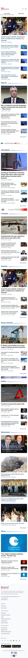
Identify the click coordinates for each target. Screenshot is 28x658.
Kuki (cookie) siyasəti (5, 633)
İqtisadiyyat (5, 150)
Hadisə (3, 381)
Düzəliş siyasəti (4, 620)
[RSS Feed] (19, 640)
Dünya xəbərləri (7, 323)
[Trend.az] (5, 9)
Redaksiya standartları (5, 618)
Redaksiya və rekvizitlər (5, 615)
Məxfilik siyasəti (4, 629)
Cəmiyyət (4, 214)
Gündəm (4, 266)
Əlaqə (2, 616)
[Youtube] (11, 640)
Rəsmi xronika (4, 607)
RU (16, 655)
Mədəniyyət (5, 432)
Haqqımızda (3, 613)
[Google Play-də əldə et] (16, 646)
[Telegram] (14, 640)
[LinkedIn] (16, 640)
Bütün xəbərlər (23, 136)
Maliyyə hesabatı (4, 622)
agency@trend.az (4, 599)
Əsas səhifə (7, 13)
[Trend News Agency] (4, 587)
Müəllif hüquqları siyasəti (6, 631)
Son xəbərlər (3, 606)
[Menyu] (25, 9)
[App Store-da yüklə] (6, 646)
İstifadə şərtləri (4, 627)
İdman (3, 531)
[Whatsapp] (2, 640)
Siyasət (4, 83)
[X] (8, 640)
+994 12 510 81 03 (4, 598)
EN (11, 655)
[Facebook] (5, 640)
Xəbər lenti (21, 13)
